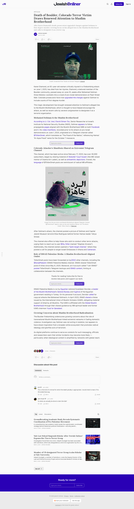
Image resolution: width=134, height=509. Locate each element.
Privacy (66, 496)
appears (81, 124)
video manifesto (49, 130)
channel (82, 81)
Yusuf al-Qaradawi (54, 308)
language (37, 162)
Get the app (76, 500)
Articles (37, 12)
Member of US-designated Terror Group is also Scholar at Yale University (58, 453)
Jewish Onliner (42, 33)
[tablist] (42, 370)
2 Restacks (52, 351)
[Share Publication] (111, 4)
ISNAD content (76, 268)
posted (37, 268)
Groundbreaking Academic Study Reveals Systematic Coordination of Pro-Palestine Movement (57, 420)
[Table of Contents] (2, 254)
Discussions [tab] (47, 414)
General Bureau (63, 292)
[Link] (31, 117)
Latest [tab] (41, 414)
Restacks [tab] (45, 370)
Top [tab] (36, 414)
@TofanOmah (39, 135)
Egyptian (64, 289)
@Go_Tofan (65, 244)
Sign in (128, 4)
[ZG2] (73, 260)
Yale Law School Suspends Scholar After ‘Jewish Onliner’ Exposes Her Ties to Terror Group (58, 437)
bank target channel (78, 247)
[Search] (107, 4)
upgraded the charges (74, 98)
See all (37, 469)
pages (46, 127)
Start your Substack (62, 500)
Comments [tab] (38, 370)
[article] (67, 425)
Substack (58, 505)
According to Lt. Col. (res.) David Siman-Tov (52, 121)
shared (88, 297)
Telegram (73, 226)
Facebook (95, 127)
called (91, 294)
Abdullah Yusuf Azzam (77, 157)
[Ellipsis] (99, 387)
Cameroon (91, 250)
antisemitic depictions (76, 160)
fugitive (77, 292)
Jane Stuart (41, 399)
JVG (39, 387)
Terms (71, 496)
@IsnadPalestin (40, 263)
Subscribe (119, 4)
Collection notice (79, 496)
